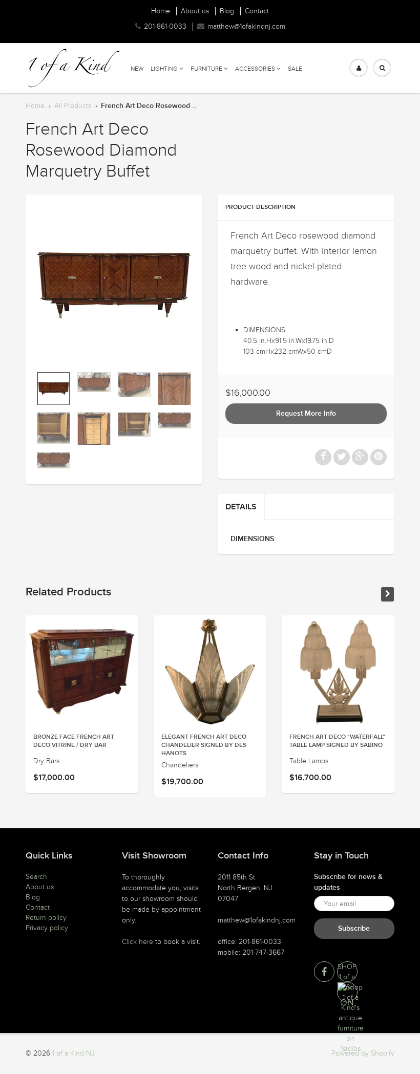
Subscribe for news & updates (348, 882)
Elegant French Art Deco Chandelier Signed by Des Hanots (203, 745)
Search (36, 876)
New (137, 68)
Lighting (164, 68)
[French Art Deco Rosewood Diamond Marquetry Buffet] (114, 285)
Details (241, 507)
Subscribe (354, 928)
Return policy (46, 917)
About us (195, 11)
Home (160, 11)
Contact (257, 11)
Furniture (206, 68)
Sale (295, 68)
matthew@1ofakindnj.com (246, 27)
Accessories (255, 68)
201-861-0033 (165, 27)
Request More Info (306, 413)
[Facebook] (324, 971)
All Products (72, 105)
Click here (137, 941)
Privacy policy (47, 927)
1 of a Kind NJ (73, 1053)
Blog (227, 11)
